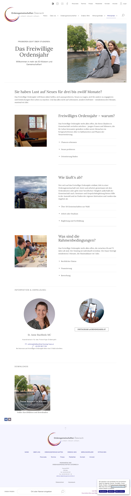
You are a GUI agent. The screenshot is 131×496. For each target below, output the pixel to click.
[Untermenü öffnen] (58, 15)
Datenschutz (60, 482)
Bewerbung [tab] (65, 275)
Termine (83, 3)
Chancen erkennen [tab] (69, 142)
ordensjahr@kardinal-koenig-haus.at (41, 344)
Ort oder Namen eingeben (41, 491)
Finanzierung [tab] (66, 268)
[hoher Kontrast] (52, 4)
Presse (91, 3)
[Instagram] (57, 4)
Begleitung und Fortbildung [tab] (72, 221)
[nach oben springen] (65, 428)
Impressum (71, 482)
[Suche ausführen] (62, 491)
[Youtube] (62, 4)
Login (125, 3)
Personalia (75, 3)
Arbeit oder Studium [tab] (69, 214)
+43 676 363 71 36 (41, 346)
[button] (6, 419)
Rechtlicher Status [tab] (68, 261)
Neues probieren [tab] (68, 149)
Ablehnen (111, 491)
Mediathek (98, 3)
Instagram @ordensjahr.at (92, 329)
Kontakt (107, 3)
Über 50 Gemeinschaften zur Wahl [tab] (75, 206)
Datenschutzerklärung (118, 486)
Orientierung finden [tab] (69, 156)
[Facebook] (67, 4)
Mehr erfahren (120, 491)
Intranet (114, 3)
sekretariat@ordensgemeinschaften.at (65, 476)
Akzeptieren (103, 491)
